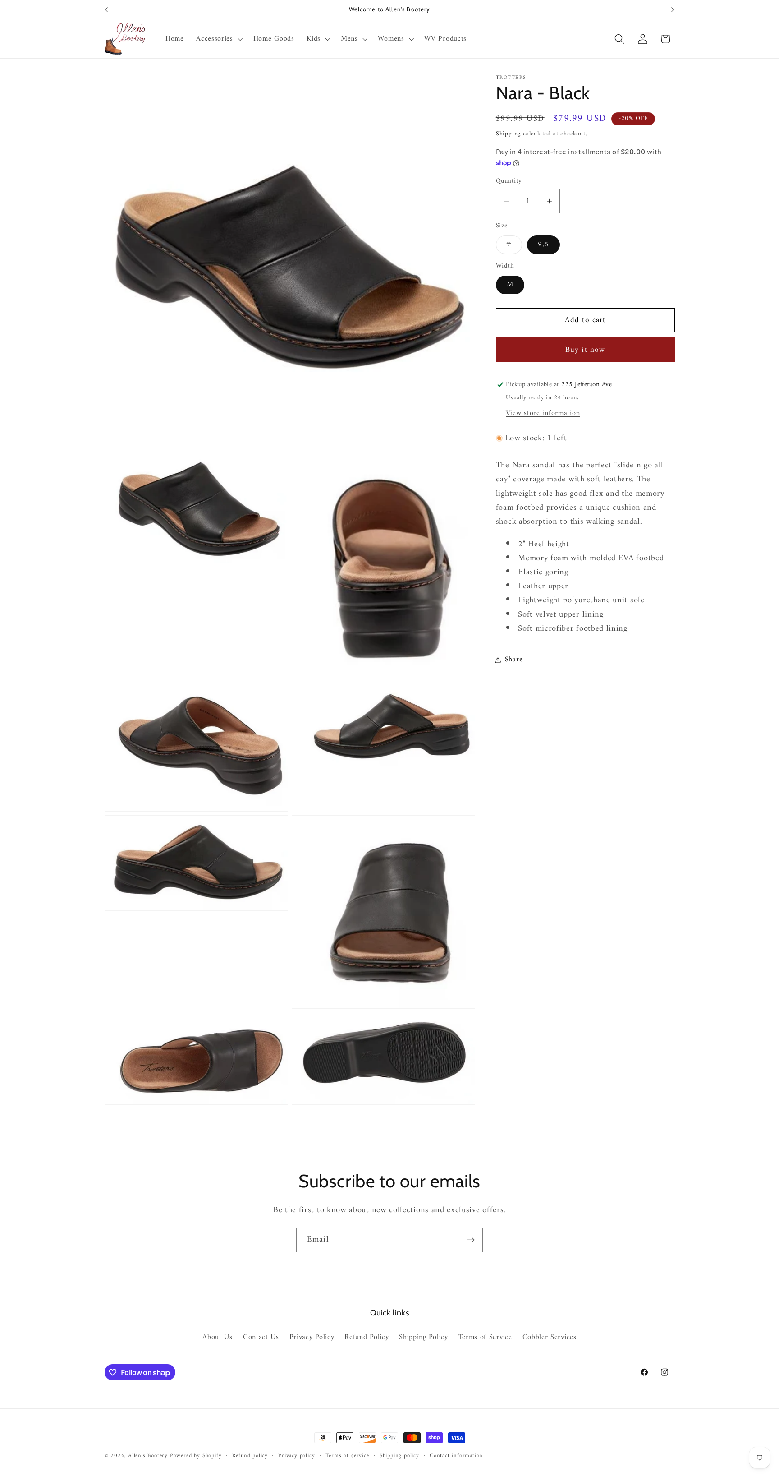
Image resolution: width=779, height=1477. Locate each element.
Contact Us (261, 1337)
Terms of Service (485, 1337)
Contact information (456, 1455)
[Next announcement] (673, 10)
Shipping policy (399, 1455)
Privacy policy (296, 1455)
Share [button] (513, 660)
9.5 (543, 245)
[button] (218, 39)
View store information (543, 413)
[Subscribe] (470, 1240)
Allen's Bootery (148, 1456)
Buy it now (585, 350)
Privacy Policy (312, 1337)
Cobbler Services (549, 1337)
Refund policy (250, 1455)
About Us (217, 1338)
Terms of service (347, 1455)
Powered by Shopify (196, 1456)
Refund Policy (366, 1337)
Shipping (508, 133)
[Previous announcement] (106, 10)
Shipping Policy (423, 1337)
